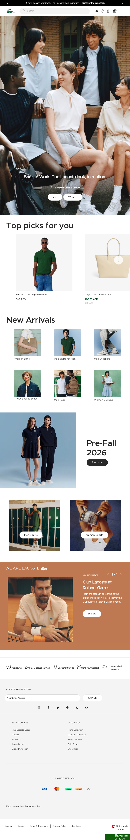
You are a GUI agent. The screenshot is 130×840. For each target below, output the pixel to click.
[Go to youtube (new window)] (86, 707)
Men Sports (31, 535)
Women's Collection (77, 735)
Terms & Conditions (39, 826)
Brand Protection (20, 749)
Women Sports (94, 535)
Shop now (97, 462)
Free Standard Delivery (115, 668)
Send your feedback (90, 668)
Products (16, 740)
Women (73, 197)
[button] (117, 837)
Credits (21, 826)
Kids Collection (75, 740)
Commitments (18, 744)
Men (54, 197)
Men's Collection (75, 730)
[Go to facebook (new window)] (48, 707)
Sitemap (9, 826)
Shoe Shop (73, 749)
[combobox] (55, 11)
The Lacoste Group (21, 730)
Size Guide (76, 826)
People (15, 735)
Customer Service (66, 668)
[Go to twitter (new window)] (57, 707)
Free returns (16, 668)
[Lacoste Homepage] (10, 11)
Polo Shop (73, 744)
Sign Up (92, 698)
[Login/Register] (108, 11)
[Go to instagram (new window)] (38, 707)
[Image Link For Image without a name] (27, 345)
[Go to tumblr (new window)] (76, 707)
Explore (92, 614)
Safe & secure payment (39, 668)
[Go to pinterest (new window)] (67, 707)
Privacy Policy (59, 826)
